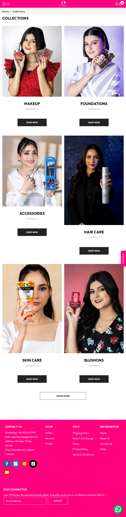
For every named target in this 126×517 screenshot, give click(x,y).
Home (5, 11)
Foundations (94, 103)
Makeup (32, 103)
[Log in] (117, 4)
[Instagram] (16, 464)
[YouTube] (7, 472)
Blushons (94, 360)
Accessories (32, 213)
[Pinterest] (24, 464)
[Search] (8, 4)
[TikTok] (33, 464)
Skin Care (32, 360)
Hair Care (94, 232)
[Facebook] (7, 464)
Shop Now (32, 122)
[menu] (4, 4)
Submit (58, 500)
